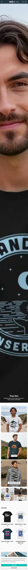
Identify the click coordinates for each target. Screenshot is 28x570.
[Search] (23, 2)
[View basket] (25, 2)
